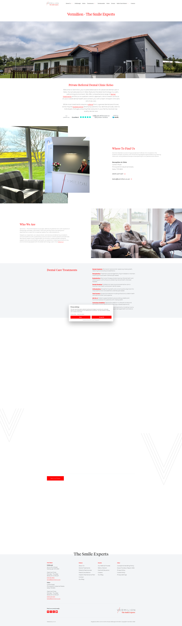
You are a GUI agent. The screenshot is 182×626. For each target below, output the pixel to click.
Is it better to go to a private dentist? (58, 516)
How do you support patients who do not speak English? (63, 542)
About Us (68, 3)
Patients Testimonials (85, 570)
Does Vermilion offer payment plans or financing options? (63, 535)
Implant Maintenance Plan (87, 574)
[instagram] (51, 612)
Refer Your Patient (122, 3)
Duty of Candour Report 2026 (125, 568)
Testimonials (101, 3)
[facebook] (48, 612)
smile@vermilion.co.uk (53, 579)
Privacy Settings (122, 574)
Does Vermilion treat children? (56, 531)
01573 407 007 (117, 174)
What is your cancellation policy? (57, 539)
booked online (78, 107)
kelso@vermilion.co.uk (121, 179)
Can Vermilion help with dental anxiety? (59, 524)
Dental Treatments (84, 568)
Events (113, 3)
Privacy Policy (121, 570)
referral (90, 104)
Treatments (90, 3)
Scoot (54, 621)
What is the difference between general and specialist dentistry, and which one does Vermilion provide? (75, 512)
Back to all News (55, 478)
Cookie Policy (121, 572)
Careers (100, 572)
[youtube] (56, 612)
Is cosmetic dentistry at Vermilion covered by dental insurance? (65, 546)
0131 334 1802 (50, 577)
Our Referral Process (104, 565)
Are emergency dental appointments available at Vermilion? (64, 527)
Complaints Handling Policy (125, 565)
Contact (133, 3)
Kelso (83, 3)
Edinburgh (78, 3)
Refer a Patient (102, 568)
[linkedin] (54, 612)
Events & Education (103, 570)
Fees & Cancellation (85, 572)
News (108, 3)
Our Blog (81, 579)
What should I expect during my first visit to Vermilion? (63, 520)
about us (60, 242)
